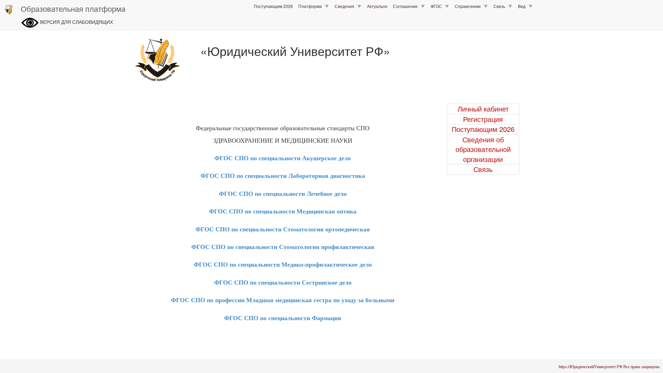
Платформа (311, 6)
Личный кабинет (483, 109)
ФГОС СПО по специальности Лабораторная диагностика (283, 175)
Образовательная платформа (73, 8)
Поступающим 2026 (273, 6)
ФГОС (438, 6)
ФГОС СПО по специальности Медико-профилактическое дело (283, 264)
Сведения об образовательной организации (483, 149)
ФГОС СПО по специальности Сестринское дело (283, 282)
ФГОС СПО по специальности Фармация (282, 317)
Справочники (469, 6)
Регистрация (483, 119)
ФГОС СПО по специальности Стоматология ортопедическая (282, 228)
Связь (500, 6)
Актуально (377, 6)
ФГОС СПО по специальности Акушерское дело (282, 157)
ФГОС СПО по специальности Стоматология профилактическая (282, 246)
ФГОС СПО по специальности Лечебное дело (283, 193)
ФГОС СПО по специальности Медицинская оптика (282, 211)
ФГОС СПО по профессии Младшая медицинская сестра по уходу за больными (282, 299)
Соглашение (407, 6)
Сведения (346, 6)
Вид (523, 6)
